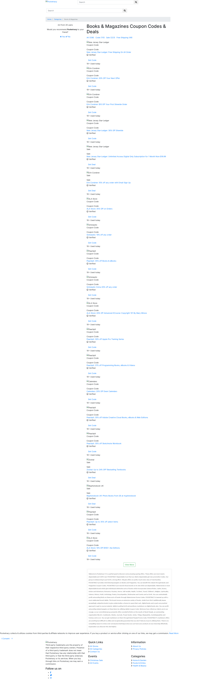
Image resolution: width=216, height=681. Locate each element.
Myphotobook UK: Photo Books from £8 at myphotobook (111, 496)
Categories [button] (148, 9)
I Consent (5, 638)
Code (100, 37)
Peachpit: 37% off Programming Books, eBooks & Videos (111, 365)
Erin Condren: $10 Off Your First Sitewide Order (107, 104)
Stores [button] (139, 9)
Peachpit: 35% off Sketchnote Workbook (104, 443)
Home (133, 9)
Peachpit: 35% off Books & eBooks (101, 261)
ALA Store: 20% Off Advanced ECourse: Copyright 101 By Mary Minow (117, 313)
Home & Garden (139, 660)
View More (129, 565)
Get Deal (92, 164)
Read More (173, 633)
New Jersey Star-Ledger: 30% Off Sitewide (105, 130)
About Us (137, 646)
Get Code (92, 60)
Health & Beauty (139, 666)
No (68, 36)
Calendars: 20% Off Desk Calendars (102, 391)
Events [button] (158, 9)
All (90, 37)
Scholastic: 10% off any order (99, 235)
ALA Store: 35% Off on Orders (99, 209)
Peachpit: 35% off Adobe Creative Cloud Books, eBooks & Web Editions (117, 417)
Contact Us (166, 10)
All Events (94, 663)
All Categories (96, 649)
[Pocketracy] (51, 1)
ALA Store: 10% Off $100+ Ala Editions (103, 548)
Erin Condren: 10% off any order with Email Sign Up (109, 182)
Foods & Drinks (139, 663)
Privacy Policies (139, 649)
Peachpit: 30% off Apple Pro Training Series (105, 339)
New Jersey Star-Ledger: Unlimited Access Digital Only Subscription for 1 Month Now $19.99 (126, 156)
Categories (58, 19)
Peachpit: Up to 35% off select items (102, 522)
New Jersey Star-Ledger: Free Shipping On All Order (109, 52)
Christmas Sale (96, 660)
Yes (63, 36)
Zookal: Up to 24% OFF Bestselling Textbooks (106, 469)
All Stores (94, 646)
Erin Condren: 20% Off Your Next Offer (103, 78)
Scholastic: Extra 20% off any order (102, 287)
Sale (110, 37)
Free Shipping (124, 37)
